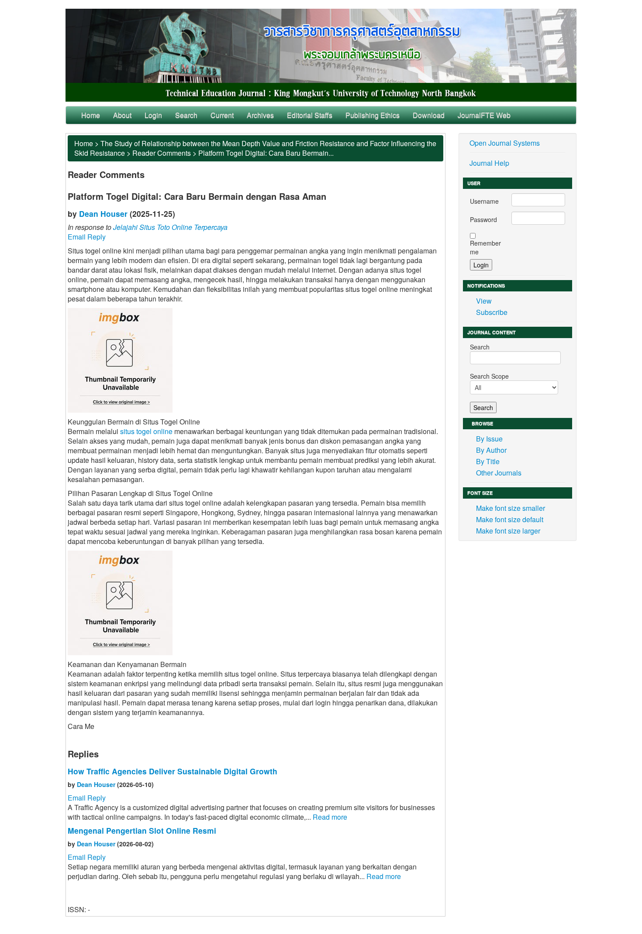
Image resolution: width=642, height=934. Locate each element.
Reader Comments (161, 153)
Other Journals (498, 473)
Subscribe (491, 312)
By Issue (489, 439)
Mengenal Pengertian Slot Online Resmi (142, 830)
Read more (330, 817)
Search (186, 115)
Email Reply (87, 237)
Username (484, 201)
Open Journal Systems (504, 143)
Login (153, 115)
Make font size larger (508, 531)
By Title (488, 461)
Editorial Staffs (309, 115)
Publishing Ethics (372, 115)
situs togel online (146, 431)
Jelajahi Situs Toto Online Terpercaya (170, 227)
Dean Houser (103, 213)
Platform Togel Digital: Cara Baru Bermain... (266, 153)
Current (222, 115)
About (122, 115)
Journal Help (489, 163)
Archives (260, 115)
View (484, 301)
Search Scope (489, 376)
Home (90, 115)
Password (483, 219)
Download (429, 115)
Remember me (485, 247)
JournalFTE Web (484, 115)
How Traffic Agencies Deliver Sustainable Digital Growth (172, 771)
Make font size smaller (510, 508)
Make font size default (509, 519)
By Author (491, 450)
